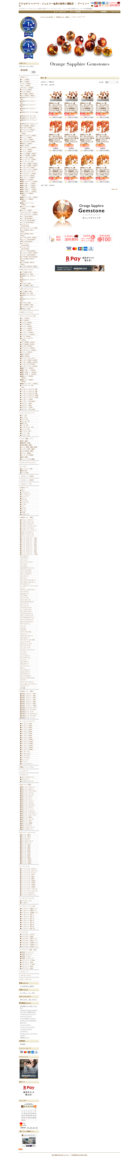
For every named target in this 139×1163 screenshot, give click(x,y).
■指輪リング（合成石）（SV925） (27, 380)
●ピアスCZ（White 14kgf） (29, 266)
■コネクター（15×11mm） (28, 409)
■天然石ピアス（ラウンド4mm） (28, 105)
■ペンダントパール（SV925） (29, 366)
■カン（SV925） (25, 318)
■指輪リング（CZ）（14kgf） (29, 197)
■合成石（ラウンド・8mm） (28, 703)
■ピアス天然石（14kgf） (28, 95)
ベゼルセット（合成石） (27, 480)
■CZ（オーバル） (25, 751)
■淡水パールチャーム (26, 829)
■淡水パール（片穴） (26, 821)
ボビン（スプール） (26, 979)
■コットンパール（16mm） (28, 887)
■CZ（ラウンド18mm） (27, 747)
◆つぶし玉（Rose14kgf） (28, 220)
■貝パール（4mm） (25, 847)
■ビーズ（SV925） (26, 324)
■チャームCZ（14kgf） (27, 157)
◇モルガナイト (24, 664)
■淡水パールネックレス (27, 827)
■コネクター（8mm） (26, 405)
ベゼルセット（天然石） (27, 476)
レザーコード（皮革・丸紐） (28, 950)
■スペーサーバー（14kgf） (28, 147)
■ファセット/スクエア (27, 524)
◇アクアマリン (24, 558)
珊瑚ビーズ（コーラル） (27, 767)
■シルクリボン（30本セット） (29, 944)
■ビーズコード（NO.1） (27, 914)
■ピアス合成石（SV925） (28, 344)
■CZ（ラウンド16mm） (27, 745)
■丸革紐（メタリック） (27, 958)
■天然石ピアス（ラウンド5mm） (28, 109)
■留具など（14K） (25, 308)
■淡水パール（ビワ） (26, 797)
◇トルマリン (24, 654)
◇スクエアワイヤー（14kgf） (29, 214)
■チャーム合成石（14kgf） (28, 153)
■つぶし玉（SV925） (26, 322)
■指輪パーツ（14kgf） (27, 179)
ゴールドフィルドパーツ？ (28, 1014)
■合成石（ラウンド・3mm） (28, 696)
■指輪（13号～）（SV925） (28, 374)
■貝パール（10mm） (26, 859)
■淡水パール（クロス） (27, 803)
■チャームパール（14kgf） (28, 159)
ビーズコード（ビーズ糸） (28, 906)
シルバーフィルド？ (26, 1016)
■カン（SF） (24, 415)
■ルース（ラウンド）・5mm (28, 544)
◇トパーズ (23, 652)
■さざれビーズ (24, 514)
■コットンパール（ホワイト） (29, 871)
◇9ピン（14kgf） (25, 85)
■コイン (22, 506)
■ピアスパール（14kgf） (28, 130)
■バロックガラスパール (27, 777)
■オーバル (23, 510)
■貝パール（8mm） (25, 855)
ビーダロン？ (24, 1031)
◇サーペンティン (25, 624)
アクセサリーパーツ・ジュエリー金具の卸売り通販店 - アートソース (54, 4)
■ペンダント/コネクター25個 (29, 397)
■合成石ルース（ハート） (28, 718)
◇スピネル (23, 630)
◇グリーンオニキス (26, 572)
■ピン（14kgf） (25, 81)
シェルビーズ (24, 771)
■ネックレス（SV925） (27, 332)
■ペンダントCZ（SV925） (28, 364)
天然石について (24, 1037)
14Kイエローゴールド (26, 289)
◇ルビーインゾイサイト (27, 682)
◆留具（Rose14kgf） (27, 241)
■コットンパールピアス (27, 893)
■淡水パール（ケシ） (26, 799)
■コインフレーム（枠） (27, 161)
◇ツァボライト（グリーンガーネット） (29, 587)
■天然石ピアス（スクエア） (28, 118)
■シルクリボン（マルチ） (28, 934)
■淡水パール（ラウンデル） (28, 791)
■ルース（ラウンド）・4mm (28, 542)
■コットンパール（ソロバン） (29, 889)
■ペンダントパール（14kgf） (29, 169)
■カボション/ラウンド (27, 532)
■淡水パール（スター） (27, 807)
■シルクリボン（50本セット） (29, 946)
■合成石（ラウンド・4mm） (28, 697)
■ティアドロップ (25, 494)
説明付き (43, 82)
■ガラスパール (24, 779)
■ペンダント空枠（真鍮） (28, 449)
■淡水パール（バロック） (28, 811)
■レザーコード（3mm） (27, 968)
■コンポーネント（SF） (27, 427)
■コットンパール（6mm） (27, 877)
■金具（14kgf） (25, 145)
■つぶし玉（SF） (25, 421)
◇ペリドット (24, 660)
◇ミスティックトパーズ (27, 650)
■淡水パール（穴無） (26, 823)
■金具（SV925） (25, 354)
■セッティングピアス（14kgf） (26, 132)
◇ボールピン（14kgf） (27, 87)
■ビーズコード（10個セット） (29, 912)
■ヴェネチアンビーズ (26, 781)
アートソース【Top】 (47, 17)
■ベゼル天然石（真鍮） (27, 451)
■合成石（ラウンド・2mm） (28, 693)
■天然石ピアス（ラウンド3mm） (28, 102)
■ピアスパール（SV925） (28, 348)
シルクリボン (24, 932)
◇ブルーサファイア (26, 608)
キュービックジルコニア (27, 721)
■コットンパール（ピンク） (28, 873)
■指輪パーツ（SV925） (27, 368)
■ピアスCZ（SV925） (26, 346)
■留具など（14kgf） (26, 143)
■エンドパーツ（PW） (26, 469)
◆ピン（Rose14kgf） (27, 218)
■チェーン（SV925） (26, 330)
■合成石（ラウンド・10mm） (28, 706)
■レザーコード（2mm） (27, 966)
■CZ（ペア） (24, 761)
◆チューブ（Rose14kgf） (28, 239)
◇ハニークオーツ (25, 656)
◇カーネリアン (24, 592)
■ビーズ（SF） (24, 425)
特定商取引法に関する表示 (79, 1155)
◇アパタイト (24, 564)
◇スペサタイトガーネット (28, 582)
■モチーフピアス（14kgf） (28, 135)
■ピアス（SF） (24, 419)
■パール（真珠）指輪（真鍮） (29, 447)
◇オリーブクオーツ (26, 574)
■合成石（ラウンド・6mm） (28, 702)
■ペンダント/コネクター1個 (28, 389)
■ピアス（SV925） (26, 336)
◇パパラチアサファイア (27, 618)
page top (114, 189)
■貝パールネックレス (26, 841)
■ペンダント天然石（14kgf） (29, 163)
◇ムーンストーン (25, 666)
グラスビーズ (24, 775)
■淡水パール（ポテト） (27, 789)
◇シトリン (23, 626)
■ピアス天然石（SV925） (28, 342)
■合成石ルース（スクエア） (28, 709)
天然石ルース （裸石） (27, 517)
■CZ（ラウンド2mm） (26, 723)
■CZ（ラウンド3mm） (26, 725)
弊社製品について (25, 1003)
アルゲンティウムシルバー (28, 462)
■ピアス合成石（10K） (27, 285)
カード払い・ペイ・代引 (27, 993)
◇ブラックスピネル (26, 632)
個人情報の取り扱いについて (60, 1155)
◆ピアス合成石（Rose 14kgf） (26, 234)
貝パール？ (23, 1023)
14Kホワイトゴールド (26, 312)
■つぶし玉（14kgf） (26, 89)
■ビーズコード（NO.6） (27, 924)
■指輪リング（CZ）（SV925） (29, 383)
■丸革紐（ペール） (26, 956)
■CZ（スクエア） (25, 755)
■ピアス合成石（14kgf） (28, 126)
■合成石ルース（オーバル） (28, 708)
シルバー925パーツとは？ (28, 1018)
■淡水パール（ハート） (27, 809)
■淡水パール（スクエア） (28, 805)
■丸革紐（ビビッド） (26, 954)
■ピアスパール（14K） (27, 307)
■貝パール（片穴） (26, 837)
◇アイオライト (24, 556)
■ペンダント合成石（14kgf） (29, 165)
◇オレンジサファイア (26, 616)
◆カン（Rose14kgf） (27, 216)
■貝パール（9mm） (25, 857)
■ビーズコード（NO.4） (27, 920)
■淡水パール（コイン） (27, 801)
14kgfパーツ (24, 77)
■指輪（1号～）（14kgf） (28, 183)
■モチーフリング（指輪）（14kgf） (28, 207)
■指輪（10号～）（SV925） (28, 372)
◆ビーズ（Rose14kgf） (27, 222)
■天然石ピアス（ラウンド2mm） (28, 98)
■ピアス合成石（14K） (27, 304)
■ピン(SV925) (24, 320)
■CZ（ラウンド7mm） (26, 733)
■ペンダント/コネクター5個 (28, 393)
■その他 (22, 512)
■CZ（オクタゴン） (26, 753)
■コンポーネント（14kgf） (28, 173)
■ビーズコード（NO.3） (27, 918)
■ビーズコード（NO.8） (27, 926)
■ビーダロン (24, 902)
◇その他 (22, 688)
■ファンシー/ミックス (27, 536)
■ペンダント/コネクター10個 (29, 395)
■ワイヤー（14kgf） (26, 210)
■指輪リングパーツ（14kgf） (29, 181)
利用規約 (22, 1041)
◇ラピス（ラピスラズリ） (28, 678)
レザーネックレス (25, 975)
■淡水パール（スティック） (28, 815)
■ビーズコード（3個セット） (29, 908)
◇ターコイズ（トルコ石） (28, 640)
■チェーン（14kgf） (26, 137)
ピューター (23, 466)
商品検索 (24, 70)
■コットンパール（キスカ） (28, 869)
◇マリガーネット (25, 584)
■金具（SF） (24, 423)
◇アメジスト (24, 560)
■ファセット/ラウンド (27, 520)
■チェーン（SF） (25, 433)
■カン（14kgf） (25, 79)
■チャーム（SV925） (26, 352)
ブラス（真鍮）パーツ (26, 438)
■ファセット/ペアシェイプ (28, 526)
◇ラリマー (23, 680)
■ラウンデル (24, 500)
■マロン (22, 490)
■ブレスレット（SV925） (28, 334)
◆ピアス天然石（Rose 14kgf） (26, 231)
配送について (23, 983)
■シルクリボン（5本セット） (29, 940)
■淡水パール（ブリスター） (28, 813)
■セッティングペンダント (28, 171)
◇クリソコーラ (24, 598)
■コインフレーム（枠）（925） (27, 386)
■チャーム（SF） (25, 429)
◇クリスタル (24, 595)
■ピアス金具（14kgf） (27, 93)
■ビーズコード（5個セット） (29, 910)
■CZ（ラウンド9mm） (26, 737)
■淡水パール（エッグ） (27, 795)
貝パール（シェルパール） (28, 832)
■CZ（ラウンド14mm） (27, 743)
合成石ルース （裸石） (27, 691)
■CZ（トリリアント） (26, 763)
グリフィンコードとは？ (27, 1027)
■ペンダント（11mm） (26, 399)
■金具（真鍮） (24, 457)
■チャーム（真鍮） (26, 453)
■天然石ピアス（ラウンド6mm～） (29, 113)
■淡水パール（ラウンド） (28, 787)
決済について (23, 989)
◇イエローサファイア (26, 614)
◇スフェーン (24, 634)
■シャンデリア (24, 496)
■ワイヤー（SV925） (26, 326)
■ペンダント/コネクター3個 (28, 391)
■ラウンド (23, 498)
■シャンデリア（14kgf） (28, 175)
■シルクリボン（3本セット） (29, 938)
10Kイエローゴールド (26, 269)
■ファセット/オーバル (27, 522)
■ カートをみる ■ (59, 11)
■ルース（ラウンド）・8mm (28, 550)
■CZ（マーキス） (25, 757)
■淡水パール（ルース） (27, 819)
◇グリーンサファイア (26, 620)
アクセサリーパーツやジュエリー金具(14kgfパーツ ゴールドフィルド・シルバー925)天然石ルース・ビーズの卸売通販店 (55, 8)
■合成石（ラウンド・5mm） (28, 699)
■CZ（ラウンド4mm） (26, 727)
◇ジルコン (23, 628)
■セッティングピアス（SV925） (26, 339)
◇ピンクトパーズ (25, 646)
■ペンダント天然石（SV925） (29, 360)
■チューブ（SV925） (26, 328)
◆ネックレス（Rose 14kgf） (29, 253)
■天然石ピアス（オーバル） (28, 116)
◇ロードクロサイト (26, 676)
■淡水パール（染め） (26, 817)
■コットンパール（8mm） (27, 879)
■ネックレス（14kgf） (27, 139)
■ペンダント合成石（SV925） (29, 362)
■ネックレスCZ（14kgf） (28, 141)
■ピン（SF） (24, 417)
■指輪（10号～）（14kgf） (28, 189)
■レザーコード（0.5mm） (28, 960)
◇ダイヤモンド (24, 662)
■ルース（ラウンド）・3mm (28, 540)
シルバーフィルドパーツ (27, 413)
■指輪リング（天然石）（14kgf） (27, 194)
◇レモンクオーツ (25, 672)
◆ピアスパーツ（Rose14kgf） (25, 225)
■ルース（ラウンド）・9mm (28, 552)
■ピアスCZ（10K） (26, 283)
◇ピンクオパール (25, 658)
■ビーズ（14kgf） (26, 91)
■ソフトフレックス (26, 900)
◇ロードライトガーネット (28, 580)
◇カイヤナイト (24, 576)
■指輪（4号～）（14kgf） (28, 185)
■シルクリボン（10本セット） (29, 942)
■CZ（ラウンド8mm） (26, 735)
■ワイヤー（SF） (25, 435)
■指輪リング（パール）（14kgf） (27, 203)
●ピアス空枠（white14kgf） (29, 257)
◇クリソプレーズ (25, 600)
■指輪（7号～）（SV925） (28, 370)
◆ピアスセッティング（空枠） (29, 228)
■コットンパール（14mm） (28, 885)
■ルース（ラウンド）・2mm (28, 538)
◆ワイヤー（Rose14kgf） (28, 255)
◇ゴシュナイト (24, 606)
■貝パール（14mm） (26, 863)
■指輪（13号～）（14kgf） (28, 191)
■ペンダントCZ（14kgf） (28, 167)
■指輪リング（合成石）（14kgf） (27, 200)
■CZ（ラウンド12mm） (27, 741)
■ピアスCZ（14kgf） (26, 127)
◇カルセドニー (24, 594)
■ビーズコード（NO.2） (27, 916)
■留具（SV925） (25, 356)
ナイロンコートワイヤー (27, 898)
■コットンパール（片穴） (28, 875)
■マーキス (23, 504)
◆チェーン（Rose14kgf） (28, 251)
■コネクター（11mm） (26, 407)
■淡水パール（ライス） (27, 793)
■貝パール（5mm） (25, 849)
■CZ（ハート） (24, 759)
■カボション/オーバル (27, 534)
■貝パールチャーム (26, 843)
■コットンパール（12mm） (28, 883)
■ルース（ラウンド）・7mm (28, 548)
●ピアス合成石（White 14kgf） (27, 263)
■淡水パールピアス (26, 825)
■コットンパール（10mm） (28, 881)
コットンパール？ (25, 1025)
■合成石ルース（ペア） (27, 712)
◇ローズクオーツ (25, 670)
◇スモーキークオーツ (26, 636)
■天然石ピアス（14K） (27, 293)
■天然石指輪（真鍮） (26, 445)
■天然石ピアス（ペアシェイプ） (28, 121)
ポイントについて (25, 996)
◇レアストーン (24, 686)
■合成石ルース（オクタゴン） (29, 713)
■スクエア (23, 508)
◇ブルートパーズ (25, 642)
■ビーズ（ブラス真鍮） (27, 455)
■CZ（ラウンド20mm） (27, 749)
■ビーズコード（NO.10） (28, 928)
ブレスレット (24, 971)
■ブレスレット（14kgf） (28, 177)
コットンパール (24, 866)
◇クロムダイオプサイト (27, 602)
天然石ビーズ (24, 487)
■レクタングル (24, 502)
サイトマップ (115, 11)
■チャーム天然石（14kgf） (28, 155)
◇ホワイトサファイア (26, 622)
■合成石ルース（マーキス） (28, 716)
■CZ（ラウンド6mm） (26, 731)
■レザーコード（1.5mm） (28, 964)
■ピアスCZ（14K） (26, 303)
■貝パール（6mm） (25, 851)
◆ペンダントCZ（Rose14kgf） (25, 248)
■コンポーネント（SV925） (28, 350)
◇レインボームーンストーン (28, 684)
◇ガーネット (24, 578)
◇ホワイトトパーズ (26, 644)
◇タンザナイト (24, 638)
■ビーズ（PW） (24, 473)
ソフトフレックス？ (26, 1029)
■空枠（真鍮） (24, 441)
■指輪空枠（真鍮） (26, 443)
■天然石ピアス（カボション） (29, 123)
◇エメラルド (24, 566)
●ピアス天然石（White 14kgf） (27, 259)
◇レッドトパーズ (25, 648)
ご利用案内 (103, 11)
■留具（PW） (24, 470)
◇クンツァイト (24, 604)
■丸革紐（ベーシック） (27, 952)
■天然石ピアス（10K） (27, 274)
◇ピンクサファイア (26, 611)
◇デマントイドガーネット (28, 589)
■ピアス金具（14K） (26, 291)
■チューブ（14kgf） (26, 149)
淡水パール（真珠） (26, 784)
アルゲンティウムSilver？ (28, 1020)
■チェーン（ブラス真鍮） (28, 459)
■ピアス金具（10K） (26, 272)
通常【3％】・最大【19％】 (28, 999)
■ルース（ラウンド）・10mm (28, 554)
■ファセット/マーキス (27, 528)
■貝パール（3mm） (25, 845)
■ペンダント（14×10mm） (28, 401)
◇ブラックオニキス (26, 570)
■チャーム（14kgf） (26, 151)
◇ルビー (22, 668)
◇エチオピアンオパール (27, 568)
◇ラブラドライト (25, 674)
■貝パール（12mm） (26, 861)
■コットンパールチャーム (28, 895)
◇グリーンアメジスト (26, 562)
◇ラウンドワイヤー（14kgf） (29, 212)
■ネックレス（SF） (26, 431)
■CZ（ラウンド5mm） (26, 729)
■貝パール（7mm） (25, 853)
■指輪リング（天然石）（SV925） (27, 377)
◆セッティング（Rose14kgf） (25, 244)
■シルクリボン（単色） (27, 936)
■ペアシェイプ (24, 492)
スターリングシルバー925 (28, 316)
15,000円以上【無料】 (27, 986)
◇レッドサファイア (26, 610)
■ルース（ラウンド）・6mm (28, 546)
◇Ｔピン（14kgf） (26, 83)
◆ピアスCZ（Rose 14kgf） (28, 237)
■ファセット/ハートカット (28, 530)
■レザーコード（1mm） (27, 962)
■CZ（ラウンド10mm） (27, 739)
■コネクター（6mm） (26, 403)
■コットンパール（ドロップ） (29, 891)
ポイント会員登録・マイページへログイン (82, 11)
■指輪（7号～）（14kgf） (28, 187)
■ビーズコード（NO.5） (27, 922)
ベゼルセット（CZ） (26, 484)
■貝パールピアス (25, 839)
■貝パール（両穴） (26, 835)
